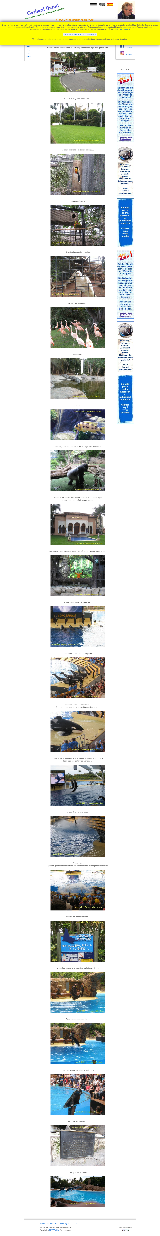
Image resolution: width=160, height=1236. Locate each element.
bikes (28, 46)
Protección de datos (48, 1224)
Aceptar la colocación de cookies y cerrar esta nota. (80, 34)
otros (27, 53)
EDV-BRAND (54, 1230)
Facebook (129, 47)
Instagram (129, 54)
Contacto (75, 1224)
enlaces (28, 56)
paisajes (29, 50)
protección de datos (122, 29)
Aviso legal (64, 1224)
